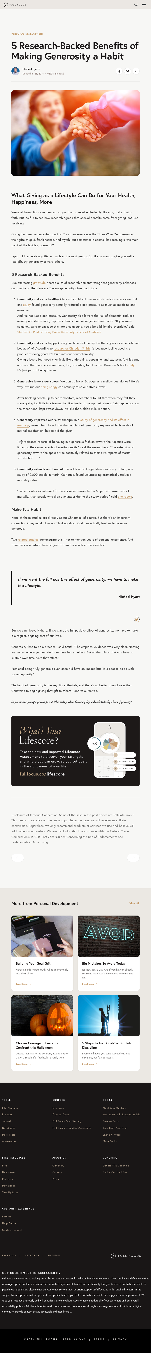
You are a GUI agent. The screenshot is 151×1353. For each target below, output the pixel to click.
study (27, 304)
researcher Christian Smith (72, 348)
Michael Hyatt (31, 69)
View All (134, 903)
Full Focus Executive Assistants (71, 1127)
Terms (99, 1339)
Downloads (8, 1185)
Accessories (9, 1141)
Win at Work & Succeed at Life (122, 1114)
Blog (4, 1165)
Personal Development (27, 33)
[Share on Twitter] (127, 71)
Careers (57, 1172)
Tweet (137, 619)
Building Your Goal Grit (33, 963)
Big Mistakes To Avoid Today (104, 963)
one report (125, 496)
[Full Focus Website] (126, 1255)
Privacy (120, 1339)
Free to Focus (60, 1114)
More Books (110, 1141)
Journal (6, 1121)
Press (55, 1179)
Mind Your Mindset (114, 1107)
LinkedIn (53, 1255)
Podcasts (7, 1179)
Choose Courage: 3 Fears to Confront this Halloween (37, 1045)
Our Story (58, 1165)
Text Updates (10, 1192)
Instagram (32, 1255)
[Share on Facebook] (119, 71)
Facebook (9, 1255)
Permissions (74, 1339)
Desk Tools (8, 1134)
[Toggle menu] (143, 4)
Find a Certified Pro (115, 1172)
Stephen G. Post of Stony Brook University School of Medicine (59, 332)
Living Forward (112, 1134)
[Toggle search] (136, 4)
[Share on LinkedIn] (136, 71)
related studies (28, 539)
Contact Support (12, 1230)
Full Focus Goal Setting (66, 1121)
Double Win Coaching (116, 1165)
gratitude (39, 283)
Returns (6, 1216)
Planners (7, 1114)
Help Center (9, 1223)
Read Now (22, 984)
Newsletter (9, 1172)
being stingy (49, 387)
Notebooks (8, 1127)
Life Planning (10, 1107)
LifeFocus (58, 1107)
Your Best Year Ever (115, 1127)
